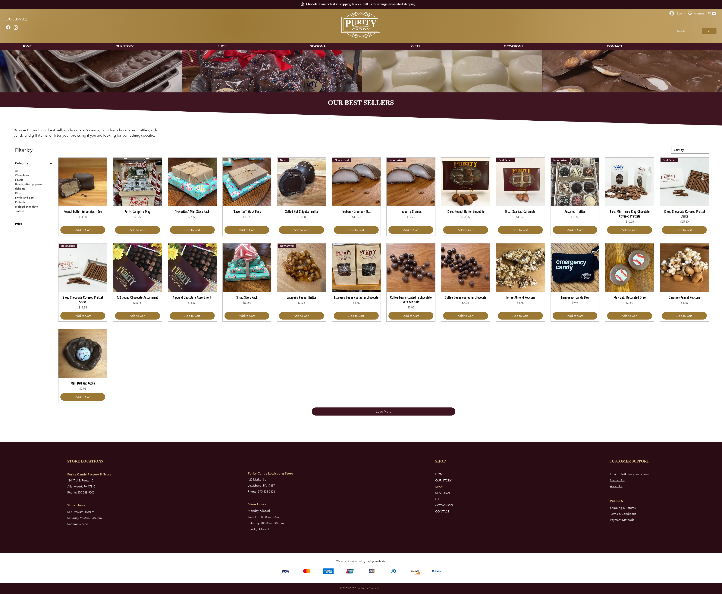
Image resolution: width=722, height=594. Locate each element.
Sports (19, 179)
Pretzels (20, 202)
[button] (712, 13)
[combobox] (690, 150)
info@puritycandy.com (634, 474)
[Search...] (709, 31)
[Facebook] (8, 27)
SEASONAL (443, 493)
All (16, 170)
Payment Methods (622, 519)
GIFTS (439, 499)
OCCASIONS (444, 505)
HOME (439, 474)
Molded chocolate (26, 206)
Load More (383, 411)
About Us (616, 486)
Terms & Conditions (623, 513)
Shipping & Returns (623, 507)
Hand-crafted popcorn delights (28, 186)
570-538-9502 (85, 492)
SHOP (439, 486)
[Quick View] (82, 182)
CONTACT (442, 511)
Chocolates (22, 175)
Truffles (19, 211)
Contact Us (617, 480)
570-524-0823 (266, 491)
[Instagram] (16, 27)
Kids (17, 193)
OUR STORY (443, 480)
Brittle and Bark (24, 197)
